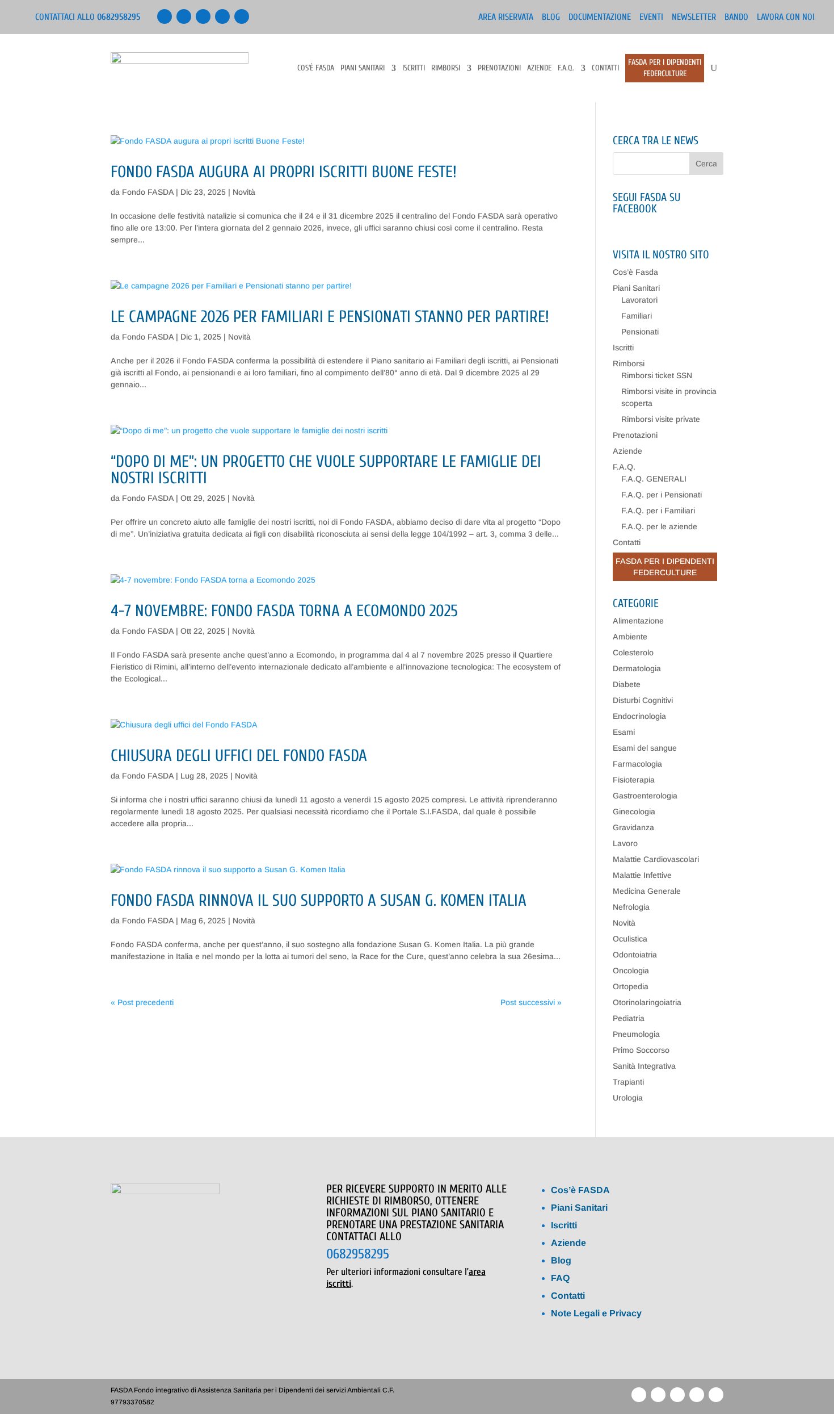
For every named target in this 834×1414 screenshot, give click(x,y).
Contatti (605, 68)
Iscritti (413, 68)
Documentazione (599, 17)
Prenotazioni (499, 68)
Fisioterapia (634, 779)
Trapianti (628, 1081)
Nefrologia (631, 906)
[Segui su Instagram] (241, 16)
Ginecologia (634, 811)
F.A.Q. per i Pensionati (661, 494)
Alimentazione (638, 620)
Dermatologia (637, 668)
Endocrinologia (639, 716)
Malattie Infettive (642, 875)
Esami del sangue (645, 747)
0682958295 (357, 1254)
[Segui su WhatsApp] (222, 16)
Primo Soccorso (641, 1050)
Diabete (627, 684)
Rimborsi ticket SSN (656, 375)
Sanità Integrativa (644, 1065)
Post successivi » (531, 1002)
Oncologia (631, 970)
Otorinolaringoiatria (647, 1002)
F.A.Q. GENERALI (653, 478)
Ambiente (630, 636)
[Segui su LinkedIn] (183, 16)
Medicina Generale (647, 891)
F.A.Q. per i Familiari (658, 510)
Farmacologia (637, 763)
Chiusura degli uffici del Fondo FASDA (239, 755)
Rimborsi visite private (660, 419)
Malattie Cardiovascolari (656, 859)
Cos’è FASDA (580, 1190)
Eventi (651, 17)
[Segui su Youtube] (203, 16)
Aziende (539, 68)
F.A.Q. (566, 68)
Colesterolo (633, 652)
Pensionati (640, 331)
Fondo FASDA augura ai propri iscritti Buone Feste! (284, 172)
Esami (624, 732)
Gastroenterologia (645, 795)
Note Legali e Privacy (596, 1313)
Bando (736, 17)
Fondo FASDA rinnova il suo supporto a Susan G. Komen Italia (318, 900)
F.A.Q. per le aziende (659, 526)
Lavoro (625, 843)
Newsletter (694, 17)
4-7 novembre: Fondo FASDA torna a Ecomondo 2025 (284, 611)
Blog (551, 17)
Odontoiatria (635, 954)
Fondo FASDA (148, 191)
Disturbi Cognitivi (643, 700)
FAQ (560, 1278)
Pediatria (629, 1018)
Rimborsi (445, 68)
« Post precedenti (142, 1002)
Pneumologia (636, 1034)
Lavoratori (639, 299)
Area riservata (505, 17)
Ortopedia (630, 986)
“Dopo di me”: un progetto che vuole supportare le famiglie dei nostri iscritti (326, 470)
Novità (244, 191)
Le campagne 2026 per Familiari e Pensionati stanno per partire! (330, 317)
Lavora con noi (786, 17)
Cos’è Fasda (315, 68)
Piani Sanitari (362, 68)
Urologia (628, 1097)
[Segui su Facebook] (164, 16)
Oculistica (630, 938)
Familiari (636, 315)
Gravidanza (633, 827)
